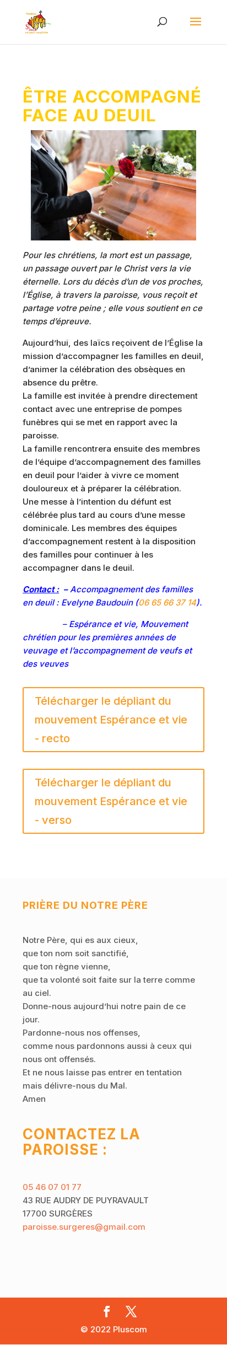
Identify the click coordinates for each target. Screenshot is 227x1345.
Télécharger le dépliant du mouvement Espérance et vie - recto (111, 719)
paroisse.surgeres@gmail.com (84, 1226)
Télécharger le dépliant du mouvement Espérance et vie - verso (111, 801)
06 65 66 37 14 (167, 602)
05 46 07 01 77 (52, 1187)
